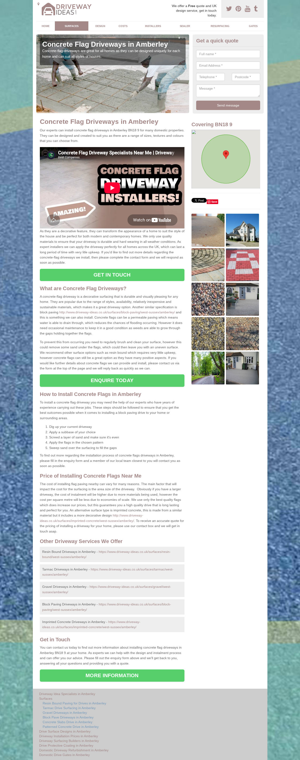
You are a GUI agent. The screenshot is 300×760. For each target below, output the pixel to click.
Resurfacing (220, 26)
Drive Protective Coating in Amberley (66, 745)
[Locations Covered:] (38, 4)
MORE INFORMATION (112, 675)
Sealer (185, 26)
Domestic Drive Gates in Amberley (64, 755)
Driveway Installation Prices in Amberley (68, 736)
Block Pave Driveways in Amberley (68, 717)
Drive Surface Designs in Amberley (64, 731)
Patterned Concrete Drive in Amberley (71, 727)
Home (45, 26)
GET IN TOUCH (112, 275)
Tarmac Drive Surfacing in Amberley (69, 708)
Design (100, 26)
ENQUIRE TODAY (112, 380)
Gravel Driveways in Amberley (65, 712)
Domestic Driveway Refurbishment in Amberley (74, 750)
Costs (123, 26)
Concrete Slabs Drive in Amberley (67, 722)
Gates (253, 26)
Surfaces (72, 26)
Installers (153, 26)
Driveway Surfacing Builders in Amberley (69, 741)
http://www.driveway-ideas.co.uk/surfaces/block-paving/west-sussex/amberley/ (117, 312)
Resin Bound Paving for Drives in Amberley (74, 703)
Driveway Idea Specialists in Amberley (67, 694)
